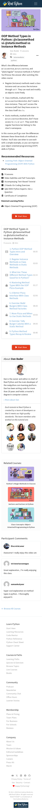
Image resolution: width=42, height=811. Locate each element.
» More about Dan (11, 399)
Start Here (10, 628)
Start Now (22, 216)
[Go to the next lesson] (21, 20)
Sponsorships (12, 755)
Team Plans (11, 717)
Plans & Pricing (12, 714)
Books (9, 673)
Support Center (12, 645)
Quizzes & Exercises (14, 662)
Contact (27, 782)
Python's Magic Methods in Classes (21, 484)
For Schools (11, 724)
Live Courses (11, 669)
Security (19, 782)
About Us (10, 741)
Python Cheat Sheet (15, 642)
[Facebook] (25, 775)
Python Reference (14, 638)
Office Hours (11, 697)
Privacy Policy (16, 779)
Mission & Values (13, 748)
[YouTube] (12, 775)
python (14, 60)
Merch (9, 766)
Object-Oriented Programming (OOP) (21, 206)
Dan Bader (14, 51)
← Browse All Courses (11, 608)
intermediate (19, 57)
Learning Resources (14, 631)
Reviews (10, 728)
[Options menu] (37, 55)
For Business (11, 721)
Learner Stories (13, 700)
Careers (9, 759)
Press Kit (10, 762)
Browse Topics (12, 666)
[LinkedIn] (21, 775)
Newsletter (11, 690)
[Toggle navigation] (35, 3)
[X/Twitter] (17, 775)
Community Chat (13, 693)
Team (8, 745)
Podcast (10, 686)
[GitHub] (29, 775)
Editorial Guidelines (14, 752)
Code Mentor (12, 635)
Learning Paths (12, 659)
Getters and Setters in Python (21, 504)
